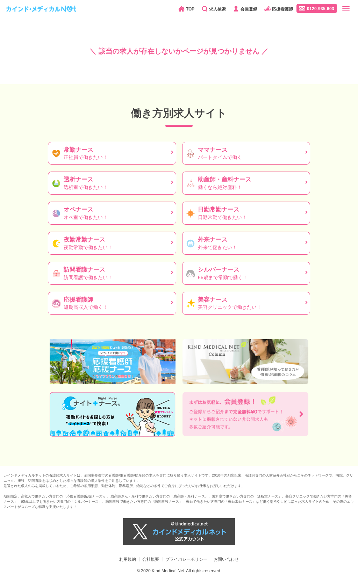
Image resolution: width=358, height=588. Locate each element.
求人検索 (217, 9)
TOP (190, 9)
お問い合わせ (226, 559)
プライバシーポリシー (186, 559)
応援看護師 (282, 9)
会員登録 (249, 9)
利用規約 (127, 559)
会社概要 (150, 559)
